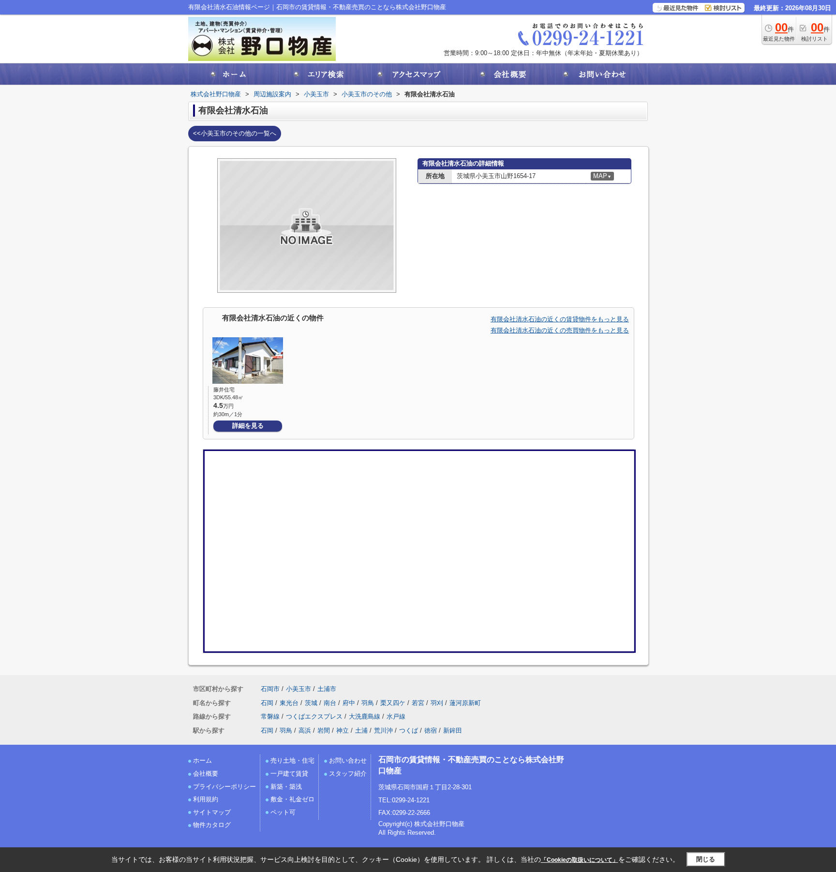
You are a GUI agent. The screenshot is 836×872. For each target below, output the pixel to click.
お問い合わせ (348, 760)
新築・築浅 (286, 786)
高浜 (305, 730)
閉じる (705, 859)
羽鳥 (367, 703)
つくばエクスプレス (314, 716)
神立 (342, 730)
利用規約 (205, 799)
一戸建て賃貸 (289, 773)
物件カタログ (212, 824)
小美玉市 (298, 688)
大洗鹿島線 (364, 716)
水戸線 (396, 716)
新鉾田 (452, 730)
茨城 (311, 703)
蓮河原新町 (465, 703)
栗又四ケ (392, 703)
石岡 (267, 703)
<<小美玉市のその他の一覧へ (234, 133)
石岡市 (270, 688)
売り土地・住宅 (292, 760)
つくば (408, 730)
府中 (349, 703)
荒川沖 (383, 730)
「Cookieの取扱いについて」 (579, 860)
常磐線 (270, 716)
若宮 (418, 703)
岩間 (323, 730)
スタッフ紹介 (348, 773)
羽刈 (437, 703)
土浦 (361, 730)
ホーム (202, 760)
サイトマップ (212, 812)
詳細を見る (248, 425)
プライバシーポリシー (224, 786)
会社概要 (205, 773)
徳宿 (430, 730)
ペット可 (283, 812)
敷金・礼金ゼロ (292, 799)
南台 (330, 703)
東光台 (289, 703)
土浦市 (326, 688)
